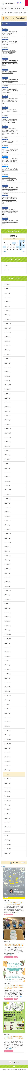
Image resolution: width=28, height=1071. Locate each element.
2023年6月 (7, 455)
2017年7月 (7, 761)
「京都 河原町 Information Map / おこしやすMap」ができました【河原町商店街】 (9, 179)
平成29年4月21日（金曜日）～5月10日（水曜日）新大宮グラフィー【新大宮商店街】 (10, 81)
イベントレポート (8, 914)
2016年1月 (7, 840)
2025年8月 (7, 341)
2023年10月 (8, 437)
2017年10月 (8, 748)
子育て (15, 957)
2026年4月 (7, 306)
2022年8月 (7, 498)
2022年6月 (7, 507)
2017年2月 (7, 783)
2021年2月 (7, 573)
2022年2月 (7, 525)
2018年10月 (8, 695)
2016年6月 (7, 818)
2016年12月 (8, 792)
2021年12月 (8, 533)
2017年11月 (8, 743)
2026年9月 (7, 284)
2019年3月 (7, 673)
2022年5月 (7, 511)
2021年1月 (7, 577)
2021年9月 (7, 547)
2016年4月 (7, 827)
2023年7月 (7, 450)
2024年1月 (7, 424)
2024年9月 (7, 389)
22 (20, 247)
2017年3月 (7, 778)
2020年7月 (7, 603)
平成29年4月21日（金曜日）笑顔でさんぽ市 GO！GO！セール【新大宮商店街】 (10, 91)
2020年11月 (8, 586)
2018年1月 (7, 735)
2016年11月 (8, 796)
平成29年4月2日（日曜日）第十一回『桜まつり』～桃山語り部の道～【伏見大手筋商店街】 (10, 189)
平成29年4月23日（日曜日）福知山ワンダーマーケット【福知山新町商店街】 (10, 43)
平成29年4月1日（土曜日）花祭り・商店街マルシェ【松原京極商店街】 (10, 222)
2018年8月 (7, 704)
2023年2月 (7, 472)
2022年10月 (8, 490)
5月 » (23, 251)
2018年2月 (7, 730)
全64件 (3, 866)
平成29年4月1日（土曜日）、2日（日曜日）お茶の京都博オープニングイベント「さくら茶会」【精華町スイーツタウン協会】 (10, 200)
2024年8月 (7, 393)
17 (4, 247)
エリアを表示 (6, 23)
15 (20, 245)
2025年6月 (7, 350)
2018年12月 (8, 687)
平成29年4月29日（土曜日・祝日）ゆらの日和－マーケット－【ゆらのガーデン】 (10, 33)
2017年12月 (8, 739)
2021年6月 (7, 560)
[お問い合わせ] (14, 1062)
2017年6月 (7, 765)
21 (17, 247)
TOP (2, 12)
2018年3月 (7, 726)
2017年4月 (7, 774)
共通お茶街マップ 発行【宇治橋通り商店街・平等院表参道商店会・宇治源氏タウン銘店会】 (10, 160)
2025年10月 (8, 332)
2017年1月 (7, 787)
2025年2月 (7, 367)
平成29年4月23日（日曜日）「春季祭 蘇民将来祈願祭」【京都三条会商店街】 (9, 52)
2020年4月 (7, 616)
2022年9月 (7, 494)
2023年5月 (7, 459)
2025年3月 (7, 363)
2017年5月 (7, 770)
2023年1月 (7, 476)
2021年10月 (8, 542)
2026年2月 (7, 315)
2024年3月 (7, 415)
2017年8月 (7, 757)
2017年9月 (7, 752)
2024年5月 (7, 407)
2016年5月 (7, 822)
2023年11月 (8, 433)
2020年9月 (7, 595)
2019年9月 (7, 647)
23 (23, 247)
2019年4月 (7, 669)
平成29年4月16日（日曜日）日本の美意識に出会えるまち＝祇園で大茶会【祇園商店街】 (10, 121)
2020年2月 (7, 625)
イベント (7, 265)
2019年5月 (7, 665)
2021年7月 (7, 555)
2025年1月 (7, 371)
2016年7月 (7, 813)
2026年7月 (7, 293)
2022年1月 (7, 529)
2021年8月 (7, 551)
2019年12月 (8, 634)
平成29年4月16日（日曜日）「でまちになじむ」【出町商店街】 (10, 111)
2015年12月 (8, 844)
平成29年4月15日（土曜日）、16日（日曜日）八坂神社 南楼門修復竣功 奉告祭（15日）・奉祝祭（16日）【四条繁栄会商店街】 (10, 131)
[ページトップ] (14, 1066)
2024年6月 (7, 402)
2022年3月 (7, 520)
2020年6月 (7, 608)
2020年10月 (8, 590)
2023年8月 (7, 446)
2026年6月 (7, 297)
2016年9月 (7, 805)
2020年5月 (7, 612)
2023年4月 (7, 463)
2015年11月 (8, 848)
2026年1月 (7, 319)
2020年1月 (7, 630)
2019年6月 (7, 660)
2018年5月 (7, 717)
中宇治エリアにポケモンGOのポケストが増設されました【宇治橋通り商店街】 (10, 151)
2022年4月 (7, 516)
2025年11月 (8, 328)
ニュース (7, 270)
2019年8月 (7, 652)
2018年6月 (7, 713)
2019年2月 (7, 678)
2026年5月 (7, 301)
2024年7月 (7, 398)
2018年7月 (7, 708)
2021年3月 (7, 568)
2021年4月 (7, 564)
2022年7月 (7, 503)
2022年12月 (8, 481)
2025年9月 (7, 336)
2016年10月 (8, 800)
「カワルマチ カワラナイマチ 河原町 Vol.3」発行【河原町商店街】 (10, 170)
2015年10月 (8, 853)
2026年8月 (7, 288)
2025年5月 (7, 354)
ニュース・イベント (9, 12)
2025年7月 (7, 345)
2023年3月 (7, 468)
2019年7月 (7, 656)
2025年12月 (8, 323)
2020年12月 (8, 581)
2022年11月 (8, 485)
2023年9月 (7, 441)
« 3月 (4, 251)
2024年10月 (8, 385)
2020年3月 (7, 621)
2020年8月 (7, 599)
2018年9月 (7, 700)
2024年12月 (8, 376)
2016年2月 (7, 835)
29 (20, 249)
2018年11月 (8, 691)
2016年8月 (7, 809)
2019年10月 (8, 643)
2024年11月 (8, 380)
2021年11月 (8, 538)
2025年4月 (7, 358)
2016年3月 (7, 831)
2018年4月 (7, 721)
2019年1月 (7, 682)
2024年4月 (7, 411)
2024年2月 (7, 420)
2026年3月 (7, 310)
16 (23, 245)
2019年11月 (8, 638)
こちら (17, 912)
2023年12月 (8, 428)
